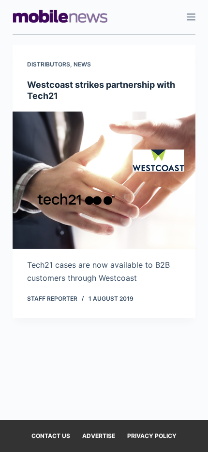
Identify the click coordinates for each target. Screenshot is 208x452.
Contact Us (50, 435)
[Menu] (191, 17)
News (82, 64)
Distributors (48, 64)
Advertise (98, 435)
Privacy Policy (152, 435)
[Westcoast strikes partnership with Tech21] (104, 180)
